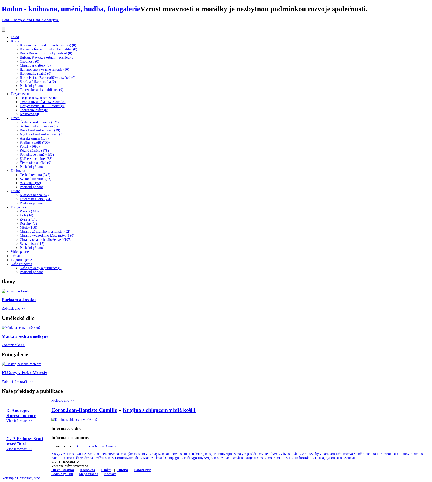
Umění (15, 118)
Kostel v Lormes (114, 458)
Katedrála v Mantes (139, 458)
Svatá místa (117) (32, 244)
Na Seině (355, 454)
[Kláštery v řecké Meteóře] (21, 364)
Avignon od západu (218, 458)
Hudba (15, 191)
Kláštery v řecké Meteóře (24, 372)
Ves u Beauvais (71, 454)
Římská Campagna (166, 458)
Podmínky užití (62, 474)
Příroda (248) (29, 211)
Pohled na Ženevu (342, 458)
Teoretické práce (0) (34, 110)
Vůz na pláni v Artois (295, 454)
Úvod (15, 37)
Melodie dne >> (62, 400)
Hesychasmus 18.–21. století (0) (42, 106)
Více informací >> (19, 421)
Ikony (15, 41)
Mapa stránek (88, 474)
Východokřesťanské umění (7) (41, 134)
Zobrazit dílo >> (13, 308)
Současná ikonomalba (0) (38, 81)
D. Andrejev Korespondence (21, 413)
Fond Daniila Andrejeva (42, 20)
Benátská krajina (243, 458)
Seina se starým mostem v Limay (134, 454)
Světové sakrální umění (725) (40, 126)
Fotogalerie (19, 207)
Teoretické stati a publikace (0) (41, 90)
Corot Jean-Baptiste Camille (84, 410)
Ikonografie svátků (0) (35, 73)
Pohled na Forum (374, 454)
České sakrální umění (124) (39, 122)
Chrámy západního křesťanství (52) (45, 231)
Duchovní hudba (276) (36, 199)
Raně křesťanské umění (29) (40, 130)
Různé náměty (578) (34, 150)
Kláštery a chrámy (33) (36, 158)
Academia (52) (30, 183)
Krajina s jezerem (210, 454)
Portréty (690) (30, 146)
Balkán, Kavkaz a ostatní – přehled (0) (47, 57)
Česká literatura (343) (35, 175)
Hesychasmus (20, 94)
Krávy (55, 454)
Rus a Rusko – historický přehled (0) (46, 53)
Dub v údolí (287, 458)
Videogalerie (20, 252)
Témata (16, 256)
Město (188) (28, 227)
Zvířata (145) (29, 219)
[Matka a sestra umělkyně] (21, 327)
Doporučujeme (21, 260)
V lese (67, 458)
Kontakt (110, 474)
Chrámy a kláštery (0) (35, 65)
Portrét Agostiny (192, 458)
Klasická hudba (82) (34, 195)
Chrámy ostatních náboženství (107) (45, 239)
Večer (76, 458)
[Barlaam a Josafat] (16, 291)
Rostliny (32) (29, 223)
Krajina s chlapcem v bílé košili (159, 410)
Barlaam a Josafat (19, 299)
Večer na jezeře (91, 458)
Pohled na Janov (398, 454)
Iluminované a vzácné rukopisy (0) (44, 69)
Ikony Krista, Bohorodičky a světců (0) (47, 77)
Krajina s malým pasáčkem (242, 454)
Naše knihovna (21, 264)
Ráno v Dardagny (316, 458)
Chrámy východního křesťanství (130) (47, 235)
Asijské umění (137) (34, 138)
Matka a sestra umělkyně (25, 336)
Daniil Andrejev (13, 20)
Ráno (300, 458)
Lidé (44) (26, 215)
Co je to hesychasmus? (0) (38, 98)
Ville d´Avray (270, 454)
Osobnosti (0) (29, 61)
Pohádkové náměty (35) (37, 154)
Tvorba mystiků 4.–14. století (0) (43, 102)
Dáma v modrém (267, 458)
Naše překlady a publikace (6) (41, 268)
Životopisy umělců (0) (35, 162)
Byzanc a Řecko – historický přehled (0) (48, 49)
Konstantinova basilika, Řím (178, 454)
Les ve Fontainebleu (96, 454)
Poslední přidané (31, 86)
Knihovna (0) (29, 114)
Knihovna (18, 171)
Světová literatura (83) (35, 179)
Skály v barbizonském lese (330, 454)
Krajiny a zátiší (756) (35, 142)
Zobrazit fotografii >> (17, 381)
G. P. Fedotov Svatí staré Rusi (24, 441)
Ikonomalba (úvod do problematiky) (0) (48, 45)
